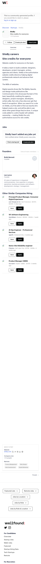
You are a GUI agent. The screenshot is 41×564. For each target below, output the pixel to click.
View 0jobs (32, 42)
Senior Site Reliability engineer (21, 246)
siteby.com (7, 451)
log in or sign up (10, 20)
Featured (7, 546)
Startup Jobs (9, 540)
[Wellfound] (4, 3)
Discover (5, 28)
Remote (7, 555)
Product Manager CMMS (18, 261)
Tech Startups (9, 552)
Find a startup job (13, 142)
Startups (14, 28)
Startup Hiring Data (11, 549)
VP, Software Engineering (18, 215)
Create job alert (20, 42)
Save (12, 208)
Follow (9, 42)
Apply (20, 208)
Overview (7, 536)
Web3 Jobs (8, 543)
